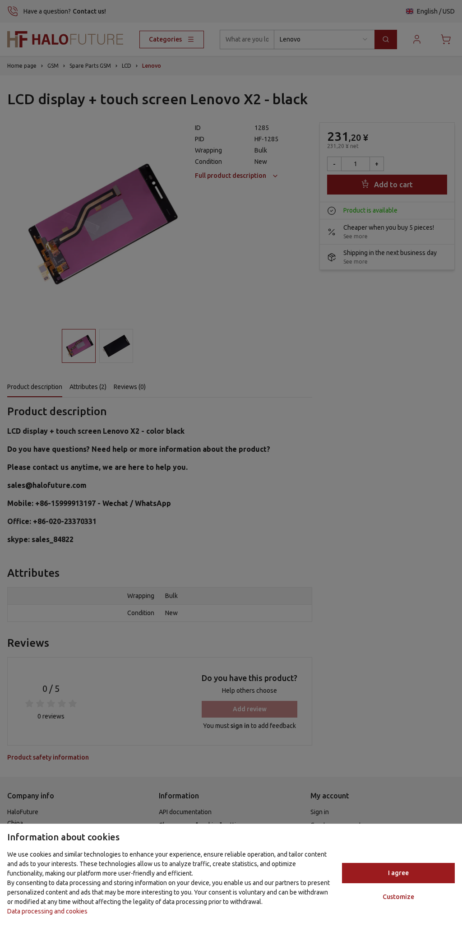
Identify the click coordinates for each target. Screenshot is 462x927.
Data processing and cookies (47, 911)
